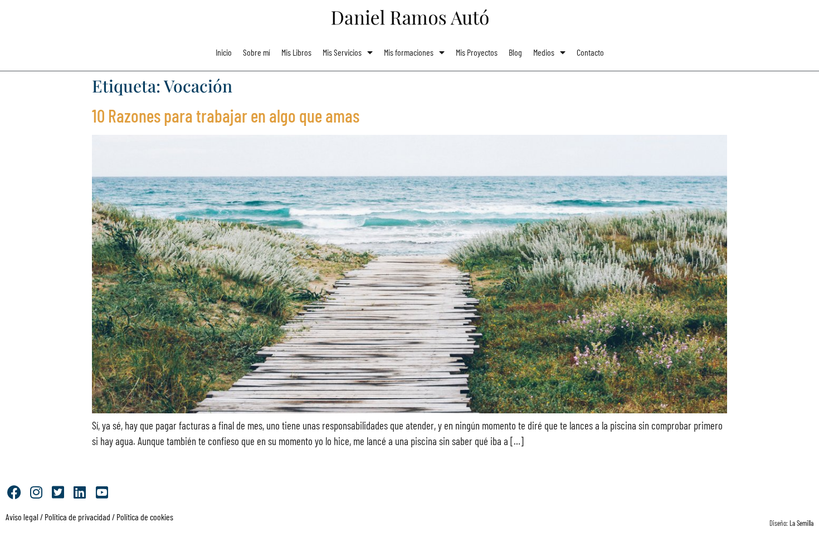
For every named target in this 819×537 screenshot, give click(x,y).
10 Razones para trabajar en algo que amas (225, 115)
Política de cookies (144, 516)
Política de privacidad (76, 516)
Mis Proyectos (477, 52)
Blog (515, 52)
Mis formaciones (408, 52)
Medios (543, 52)
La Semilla (801, 523)
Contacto (590, 52)
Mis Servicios (342, 52)
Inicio (224, 52)
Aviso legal (22, 516)
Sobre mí (256, 52)
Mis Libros (296, 52)
